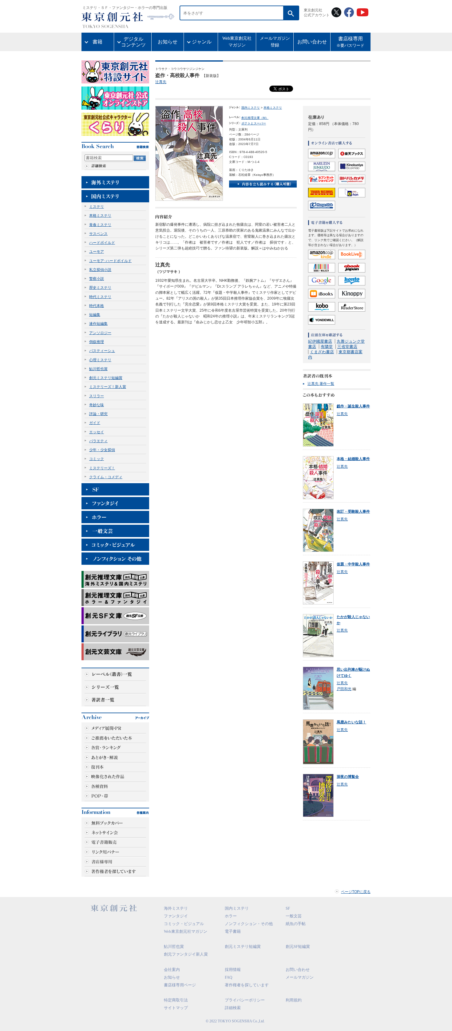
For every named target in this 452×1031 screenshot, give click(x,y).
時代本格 (96, 306)
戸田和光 (344, 689)
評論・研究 (98, 414)
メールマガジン (300, 977)
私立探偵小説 (100, 270)
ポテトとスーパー (253, 123)
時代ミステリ (100, 297)
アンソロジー (100, 333)
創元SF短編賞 (298, 946)
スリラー (96, 396)
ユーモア (96, 251)
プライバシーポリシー (245, 1000)
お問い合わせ (312, 41)
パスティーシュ (102, 351)
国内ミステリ (250, 107)
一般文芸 (294, 916)
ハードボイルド (102, 243)
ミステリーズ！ (102, 468)
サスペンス (98, 234)
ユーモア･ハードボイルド (110, 261)
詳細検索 (233, 1007)
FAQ (228, 977)
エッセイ (96, 432)
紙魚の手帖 (296, 923)
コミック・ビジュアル (184, 923)
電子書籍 (233, 931)
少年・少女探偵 (102, 450)
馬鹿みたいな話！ (351, 722)
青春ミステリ (100, 225)
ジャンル (202, 41)
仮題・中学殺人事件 (353, 564)
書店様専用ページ (180, 985)
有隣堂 (327, 346)
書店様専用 (350, 42)
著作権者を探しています (247, 985)
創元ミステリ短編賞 (105, 378)
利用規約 (294, 1000)
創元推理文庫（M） (254, 117)
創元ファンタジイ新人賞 (186, 954)
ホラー (231, 916)
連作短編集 (98, 323)
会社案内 (172, 969)
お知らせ (167, 41)
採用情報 (233, 969)
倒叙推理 (96, 342)
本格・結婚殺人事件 (353, 459)
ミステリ (96, 206)
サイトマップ (176, 1007)
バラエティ (98, 441)
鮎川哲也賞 (98, 369)
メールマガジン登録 (275, 41)
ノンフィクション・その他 (249, 923)
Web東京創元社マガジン (237, 41)
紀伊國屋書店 (320, 341)
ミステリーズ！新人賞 (107, 387)
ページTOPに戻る (356, 892)
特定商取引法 (176, 1000)
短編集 (94, 315)
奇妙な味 (96, 405)
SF (288, 908)
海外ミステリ (176, 908)
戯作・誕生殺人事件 (353, 406)
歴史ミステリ (100, 287)
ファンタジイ (176, 916)
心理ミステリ (100, 360)
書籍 (97, 41)
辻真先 (160, 82)
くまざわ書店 (322, 352)
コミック (96, 459)
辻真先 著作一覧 (320, 384)
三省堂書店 (347, 346)
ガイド (94, 423)
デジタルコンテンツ (133, 41)
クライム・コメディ (105, 477)
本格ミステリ (100, 215)
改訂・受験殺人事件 (353, 511)
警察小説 (96, 279)
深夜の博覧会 (348, 776)
